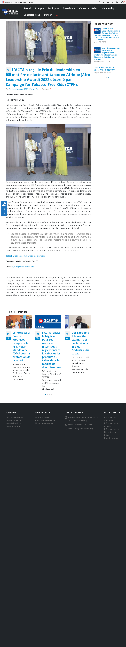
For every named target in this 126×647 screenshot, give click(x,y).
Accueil (27, 8)
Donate (4, 211)
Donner (48, 14)
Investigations (111, 438)
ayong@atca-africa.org (23, 267)
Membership (108, 8)
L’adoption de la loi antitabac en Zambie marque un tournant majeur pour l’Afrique (107, 64)
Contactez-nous (32, 14)
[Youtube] (108, 2)
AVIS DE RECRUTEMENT (108, 51)
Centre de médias (88, 8)
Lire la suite (18, 389)
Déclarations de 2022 (18, 89)
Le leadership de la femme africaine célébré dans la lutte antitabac (80, 341)
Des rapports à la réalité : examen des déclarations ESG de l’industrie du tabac (50, 343)
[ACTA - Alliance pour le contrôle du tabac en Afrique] (10, 11)
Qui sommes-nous (14, 417)
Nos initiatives (42, 417)
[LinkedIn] (117, 2)
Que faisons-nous (14, 420)
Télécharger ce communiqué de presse (25, 256)
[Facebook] (99, 2)
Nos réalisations (13, 423)
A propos (39, 8)
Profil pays (53, 8)
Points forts (34, 89)
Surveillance (69, 8)
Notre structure (13, 426)
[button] (57, 15)
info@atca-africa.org (83, 428)
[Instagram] (112, 2)
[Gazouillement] (103, 2)
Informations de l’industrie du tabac (111, 432)
